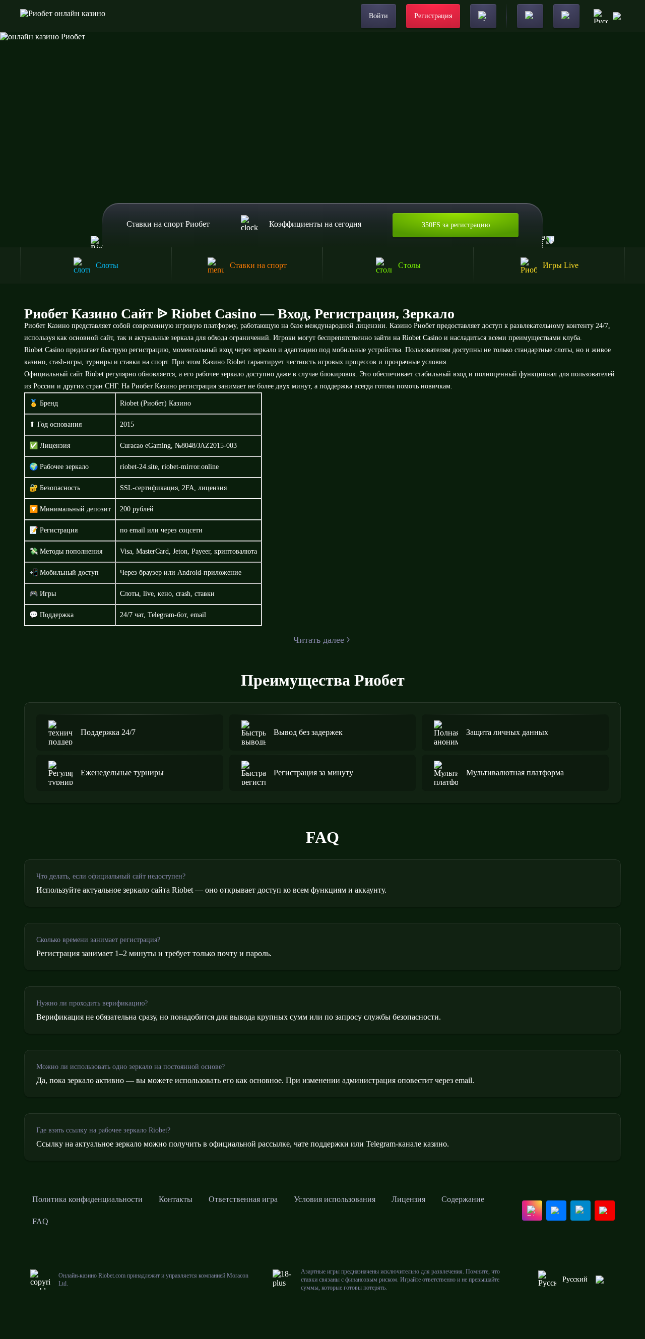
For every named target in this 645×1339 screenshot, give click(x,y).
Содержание (462, 1199)
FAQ (40, 1221)
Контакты (175, 1199)
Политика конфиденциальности (87, 1199)
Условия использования (334, 1199)
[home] (62, 16)
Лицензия (408, 1199)
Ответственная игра (243, 1199)
